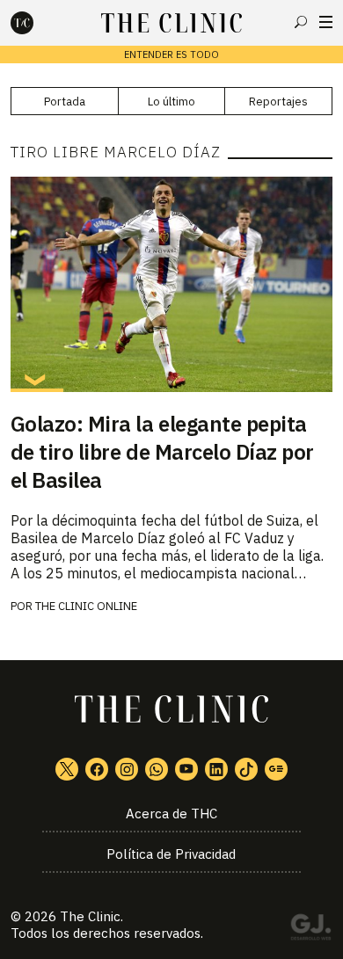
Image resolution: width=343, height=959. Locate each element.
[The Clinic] (37, 22)
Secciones (325, 22)
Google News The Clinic (276, 769)
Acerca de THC (171, 813)
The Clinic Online (86, 606)
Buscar (301, 22)
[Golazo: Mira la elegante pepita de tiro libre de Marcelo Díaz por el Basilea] (172, 284)
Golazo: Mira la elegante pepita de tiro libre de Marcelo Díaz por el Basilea (162, 452)
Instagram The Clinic (126, 769)
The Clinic (90, 916)
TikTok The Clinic (246, 769)
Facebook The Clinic (96, 769)
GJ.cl (310, 930)
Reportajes (278, 101)
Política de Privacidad (171, 854)
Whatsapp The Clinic (156, 769)
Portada (64, 101)
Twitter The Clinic (66, 769)
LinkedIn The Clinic (216, 769)
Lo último (171, 101)
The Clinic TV (186, 769)
